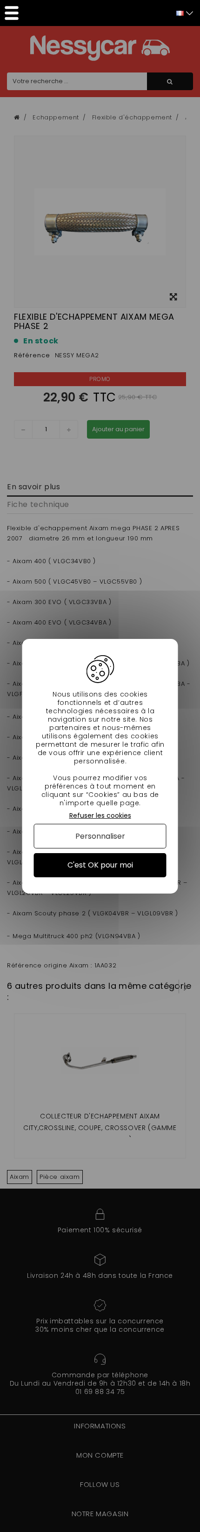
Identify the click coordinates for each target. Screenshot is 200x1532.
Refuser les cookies (100, 815)
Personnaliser (100, 836)
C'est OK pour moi (100, 865)
